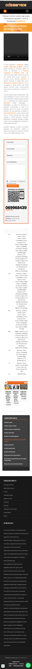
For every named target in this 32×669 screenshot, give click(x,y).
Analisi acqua (8, 422)
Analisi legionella (9, 448)
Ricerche (6, 505)
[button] (28, 665)
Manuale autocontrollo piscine (13, 464)
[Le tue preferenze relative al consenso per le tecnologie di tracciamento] (3, 666)
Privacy (5, 491)
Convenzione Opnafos (18, 666)
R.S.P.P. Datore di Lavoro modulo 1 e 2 (15, 394)
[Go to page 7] (17, 411)
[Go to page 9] (19, 411)
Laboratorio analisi (8, 495)
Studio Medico (7, 512)
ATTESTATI (21, 664)
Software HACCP (8, 498)
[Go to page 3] (12, 411)
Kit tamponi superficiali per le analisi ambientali (15, 459)
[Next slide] (25, 398)
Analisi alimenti (9, 445)
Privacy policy (16, 662)
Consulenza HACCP (8, 484)
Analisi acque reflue (10, 426)
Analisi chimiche (9, 432)
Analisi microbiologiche (11, 436)
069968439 (20, 21)
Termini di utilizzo (12, 664)
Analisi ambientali (9, 451)
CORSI (10, 666)
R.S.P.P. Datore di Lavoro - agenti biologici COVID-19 (8, 395)
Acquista (8, 403)
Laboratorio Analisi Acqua (10, 509)
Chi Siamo (6, 502)
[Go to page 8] (18, 411)
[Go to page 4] (13, 411)
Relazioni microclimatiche (12, 455)
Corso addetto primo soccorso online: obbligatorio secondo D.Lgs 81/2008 (13, 566)
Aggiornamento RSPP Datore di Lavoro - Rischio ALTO (24, 394)
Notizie (5, 516)
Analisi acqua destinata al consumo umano (15, 440)
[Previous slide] (7, 398)
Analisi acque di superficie (12, 429)
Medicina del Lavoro (9, 488)
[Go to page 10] (20, 411)
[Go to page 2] (11, 411)
